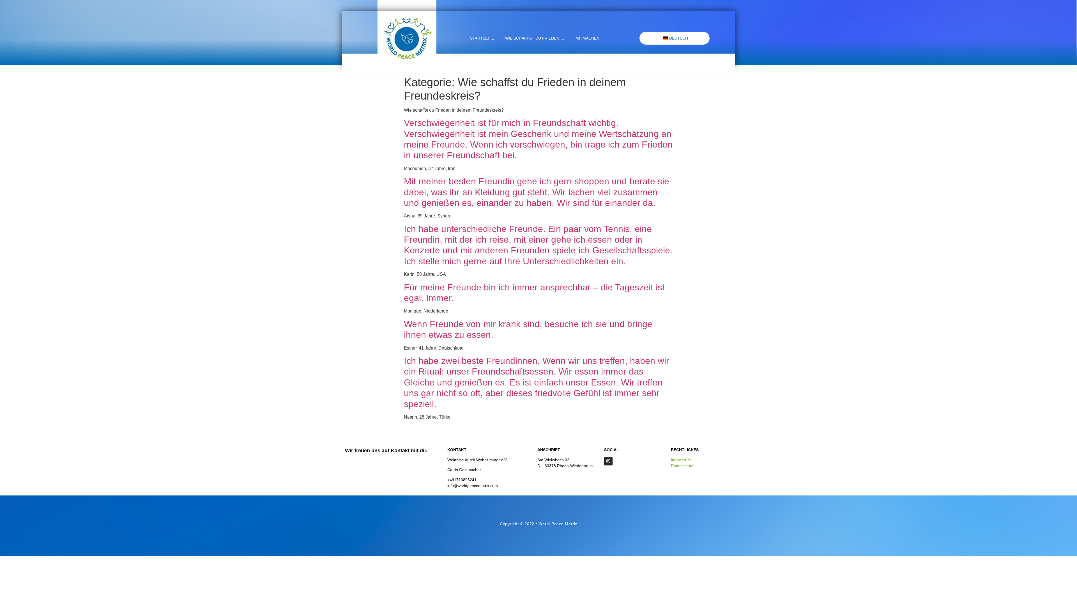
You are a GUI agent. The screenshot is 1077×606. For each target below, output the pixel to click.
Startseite (482, 38)
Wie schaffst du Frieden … (534, 38)
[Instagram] (608, 461)
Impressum (681, 460)
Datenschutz (682, 465)
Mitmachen (587, 38)
